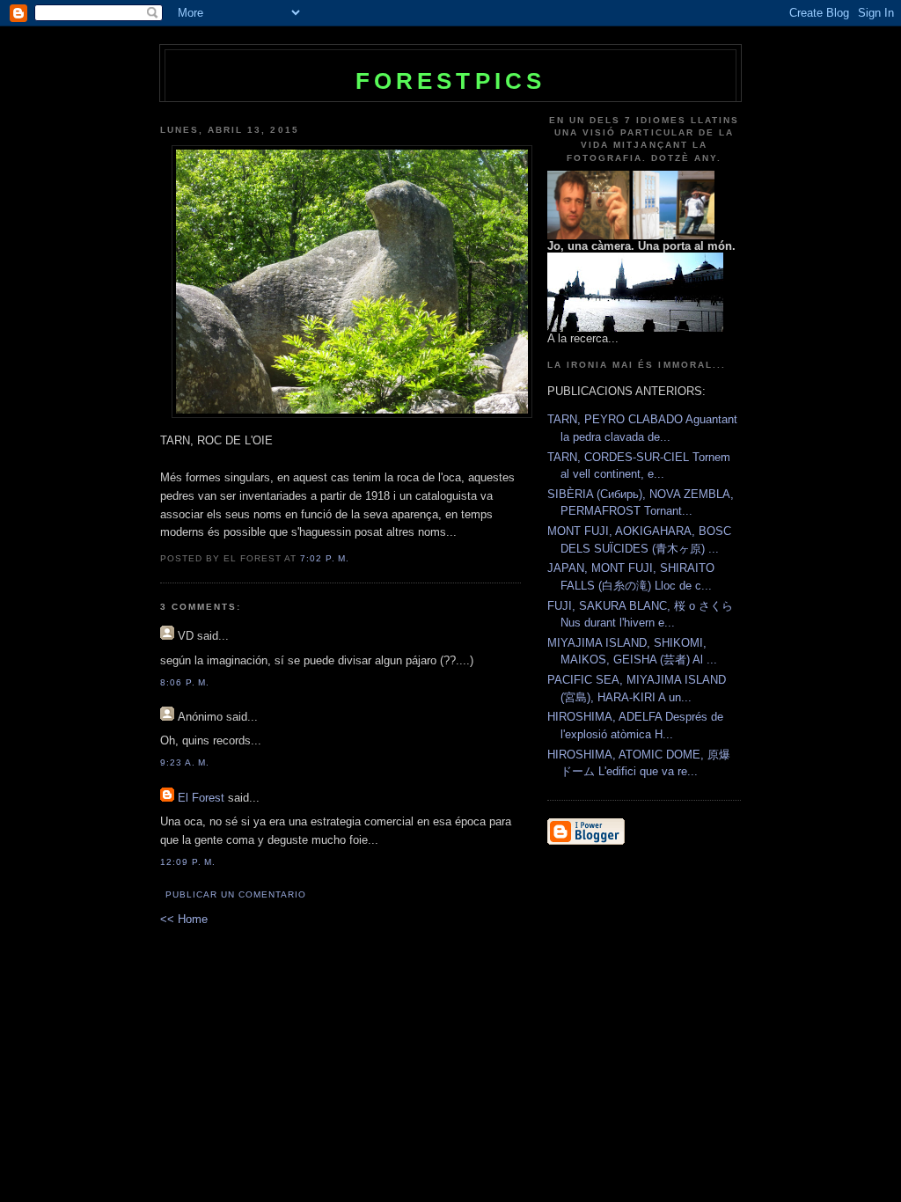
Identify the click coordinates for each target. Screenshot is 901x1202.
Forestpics (450, 81)
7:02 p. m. (324, 558)
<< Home (184, 919)
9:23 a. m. (184, 762)
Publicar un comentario (235, 894)
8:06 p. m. (184, 682)
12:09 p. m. (188, 862)
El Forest (201, 797)
